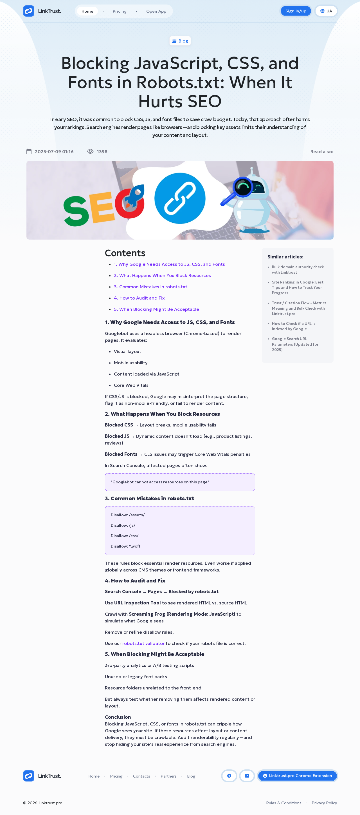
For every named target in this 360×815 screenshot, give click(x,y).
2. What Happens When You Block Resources (162, 275)
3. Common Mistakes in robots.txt (150, 286)
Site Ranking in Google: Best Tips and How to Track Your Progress (297, 287)
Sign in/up (295, 11)
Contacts (141, 776)
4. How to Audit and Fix (139, 298)
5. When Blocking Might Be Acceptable (156, 309)
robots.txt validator (143, 643)
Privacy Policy (324, 802)
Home (87, 11)
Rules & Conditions (284, 802)
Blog (191, 776)
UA (329, 11)
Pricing (120, 11)
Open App (156, 11)
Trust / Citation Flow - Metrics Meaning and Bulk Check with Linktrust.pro (299, 308)
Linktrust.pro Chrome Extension (300, 775)
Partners (169, 776)
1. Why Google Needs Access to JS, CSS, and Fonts (169, 264)
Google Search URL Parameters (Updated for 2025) (295, 344)
